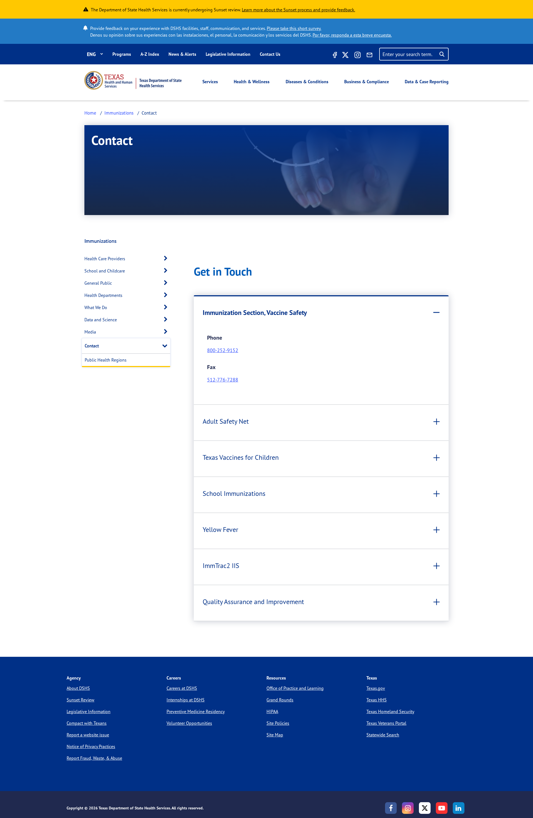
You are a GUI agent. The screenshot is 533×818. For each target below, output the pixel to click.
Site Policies (277, 723)
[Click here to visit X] (345, 56)
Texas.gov (375, 688)
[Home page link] (133, 80)
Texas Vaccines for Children (241, 457)
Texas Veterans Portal (386, 723)
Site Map (274, 735)
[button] (167, 258)
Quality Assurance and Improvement (253, 601)
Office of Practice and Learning (295, 688)
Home (90, 113)
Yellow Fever (220, 529)
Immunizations (119, 113)
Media (90, 332)
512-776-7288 (222, 380)
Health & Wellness (252, 81)
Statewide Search (382, 735)
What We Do (95, 307)
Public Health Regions (106, 360)
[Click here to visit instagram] (357, 56)
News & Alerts (182, 54)
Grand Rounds (279, 700)
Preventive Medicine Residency (196, 711)
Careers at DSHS (182, 688)
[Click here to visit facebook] (334, 56)
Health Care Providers (104, 258)
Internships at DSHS (186, 700)
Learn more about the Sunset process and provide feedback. (298, 9)
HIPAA (272, 711)
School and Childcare (104, 271)
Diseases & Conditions (307, 81)
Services (210, 81)
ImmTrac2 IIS (221, 565)
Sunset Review (80, 700)
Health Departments (103, 295)
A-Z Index (149, 54)
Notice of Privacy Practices (91, 746)
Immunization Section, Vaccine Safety (255, 312)
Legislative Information (228, 54)
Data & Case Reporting (427, 81)
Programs (121, 54)
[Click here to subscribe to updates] (369, 56)
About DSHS (78, 688)
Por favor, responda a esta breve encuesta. (352, 35)
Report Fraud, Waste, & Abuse (94, 758)
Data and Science (100, 319)
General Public (98, 283)
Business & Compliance (366, 81)
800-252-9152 (222, 350)
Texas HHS (376, 700)
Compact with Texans (87, 723)
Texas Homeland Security (390, 711)
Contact (92, 346)
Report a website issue (88, 735)
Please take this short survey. (294, 28)
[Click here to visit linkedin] (458, 808)
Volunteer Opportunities (189, 723)
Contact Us (270, 54)
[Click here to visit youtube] (441, 808)
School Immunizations (234, 493)
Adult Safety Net (226, 421)
